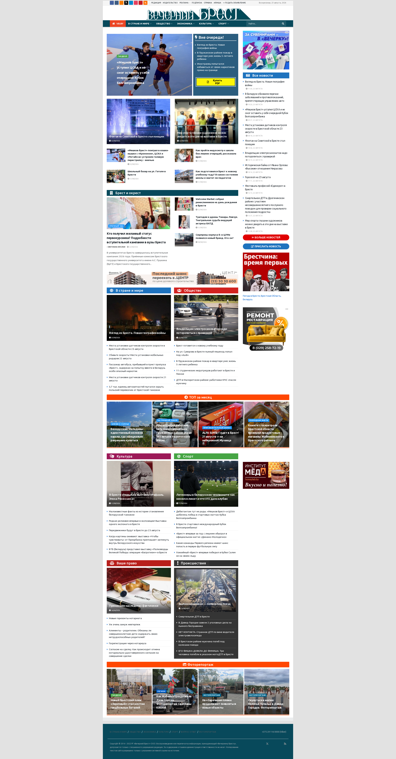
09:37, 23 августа (255, 120)
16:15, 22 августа (255, 193)
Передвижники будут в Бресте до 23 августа (134, 530)
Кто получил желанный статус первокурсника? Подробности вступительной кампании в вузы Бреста (136, 238)
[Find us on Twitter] (126, 2)
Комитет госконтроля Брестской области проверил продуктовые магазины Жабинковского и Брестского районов (266, 433)
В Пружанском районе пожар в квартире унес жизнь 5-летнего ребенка (215, 55)
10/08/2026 (116, 446)
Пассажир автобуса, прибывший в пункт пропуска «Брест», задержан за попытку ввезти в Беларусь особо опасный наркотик (137, 367)
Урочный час (116, 226)
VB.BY (119, 23)
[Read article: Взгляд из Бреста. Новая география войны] (139, 318)
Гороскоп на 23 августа (258, 177)
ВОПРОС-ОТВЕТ (188, 732)
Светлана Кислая (116, 247)
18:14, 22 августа (255, 172)
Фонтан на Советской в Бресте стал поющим (136, 136)
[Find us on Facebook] (112, 2)
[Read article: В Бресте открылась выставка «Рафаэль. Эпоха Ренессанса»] (139, 484)
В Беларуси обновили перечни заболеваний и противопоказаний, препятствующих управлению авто (264, 97)
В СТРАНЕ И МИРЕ (138, 23)
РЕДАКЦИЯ (156, 3)
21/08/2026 (202, 161)
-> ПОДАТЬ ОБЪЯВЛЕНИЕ (234, 3)
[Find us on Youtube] (141, 2)
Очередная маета (258, 420)
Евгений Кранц (125, 89)
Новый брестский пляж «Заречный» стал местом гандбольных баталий (128, 704)
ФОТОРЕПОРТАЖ (211, 695)
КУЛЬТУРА (205, 23)
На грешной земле (167, 420)
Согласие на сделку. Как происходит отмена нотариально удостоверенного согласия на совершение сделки (134, 652)
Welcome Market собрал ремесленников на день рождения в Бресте (216, 202)
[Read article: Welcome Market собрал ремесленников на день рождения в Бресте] (184, 204)
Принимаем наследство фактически (133, 605)
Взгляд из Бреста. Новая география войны (137, 333)
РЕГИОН (161, 691)
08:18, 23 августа (255, 136)
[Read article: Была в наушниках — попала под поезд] (206, 590)
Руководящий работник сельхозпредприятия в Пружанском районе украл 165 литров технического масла (174, 433)
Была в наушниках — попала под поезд (205, 603)
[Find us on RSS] (145, 2)
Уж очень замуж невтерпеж (124, 624)
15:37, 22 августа (255, 216)
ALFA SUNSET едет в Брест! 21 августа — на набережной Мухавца (220, 436)
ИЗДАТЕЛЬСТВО (170, 3)
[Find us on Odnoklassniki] (121, 2)
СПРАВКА (208, 3)
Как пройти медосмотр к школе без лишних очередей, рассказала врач (216, 153)
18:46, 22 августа (255, 148)
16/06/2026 (115, 610)
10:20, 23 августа (255, 104)
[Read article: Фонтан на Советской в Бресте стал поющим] (138, 121)
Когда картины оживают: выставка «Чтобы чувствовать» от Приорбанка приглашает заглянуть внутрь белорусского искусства (139, 539)
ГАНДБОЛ (122, 56)
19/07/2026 (162, 713)
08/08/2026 (202, 242)
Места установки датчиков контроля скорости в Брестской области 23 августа (266, 129)
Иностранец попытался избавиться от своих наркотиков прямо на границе (216, 66)
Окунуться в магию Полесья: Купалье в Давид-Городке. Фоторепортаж (266, 704)
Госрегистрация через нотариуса (127, 643)
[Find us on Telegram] (131, 2)
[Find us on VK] (117, 2)
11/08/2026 (115, 503)
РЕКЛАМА (184, 3)
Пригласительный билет (217, 428)
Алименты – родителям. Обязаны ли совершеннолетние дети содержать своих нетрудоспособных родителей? (133, 633)
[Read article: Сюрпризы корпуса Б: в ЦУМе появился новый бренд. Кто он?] (184, 239)
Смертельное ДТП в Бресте (194, 616)
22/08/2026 (115, 141)
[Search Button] (283, 23)
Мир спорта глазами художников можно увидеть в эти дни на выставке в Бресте (266, 224)
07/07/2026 (254, 713)
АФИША (217, 3)
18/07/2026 (208, 713)
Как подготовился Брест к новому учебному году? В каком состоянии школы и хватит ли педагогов (217, 174)
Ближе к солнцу (120, 424)
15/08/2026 (162, 446)
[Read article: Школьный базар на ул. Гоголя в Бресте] (116, 176)
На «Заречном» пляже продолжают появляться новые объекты (219, 704)
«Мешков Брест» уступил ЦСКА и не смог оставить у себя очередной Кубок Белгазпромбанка (133, 72)
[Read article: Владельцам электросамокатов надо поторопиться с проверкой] (206, 318)
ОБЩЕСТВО (163, 23)
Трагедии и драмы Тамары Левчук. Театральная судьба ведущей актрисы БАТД (217, 220)
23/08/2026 (140, 89)
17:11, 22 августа (255, 181)
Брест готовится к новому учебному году (199, 345)
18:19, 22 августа (255, 160)
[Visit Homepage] (198, 12)
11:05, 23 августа (255, 89)
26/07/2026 (116, 713)
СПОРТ (222, 23)
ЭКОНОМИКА (184, 23)
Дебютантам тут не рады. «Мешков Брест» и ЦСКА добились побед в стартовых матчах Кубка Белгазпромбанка (205, 514)
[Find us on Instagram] (136, 2)
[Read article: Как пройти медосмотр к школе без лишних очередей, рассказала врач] (184, 155)
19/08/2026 (254, 446)
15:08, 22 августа (255, 231)
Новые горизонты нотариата (125, 618)
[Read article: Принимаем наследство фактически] (139, 591)
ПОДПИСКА (197, 3)
